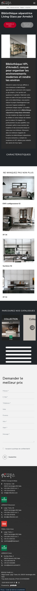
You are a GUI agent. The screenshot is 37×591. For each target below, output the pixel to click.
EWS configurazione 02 (11, 204)
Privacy (2, 590)
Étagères (22, 7)
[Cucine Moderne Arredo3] (18, 499)
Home (8, 7)
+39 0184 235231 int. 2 (11, 512)
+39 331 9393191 (9, 539)
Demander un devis (10, 25)
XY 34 (5, 235)
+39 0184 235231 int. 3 (11, 536)
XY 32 (5, 297)
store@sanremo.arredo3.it (12, 565)
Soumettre (12, 457)
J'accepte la (17, 449)
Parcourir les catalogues (27, 25)
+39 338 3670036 (9, 515)
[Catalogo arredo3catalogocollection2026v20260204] (10, 327)
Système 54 (7, 266)
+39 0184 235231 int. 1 (11, 488)
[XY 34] (18, 219)
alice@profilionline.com (11, 517)
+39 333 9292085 (9, 563)
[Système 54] (18, 250)
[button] (15, 159)
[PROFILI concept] (18, 475)
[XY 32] (18, 281)
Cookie (7, 590)
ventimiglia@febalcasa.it (11, 541)
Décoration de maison (14, 7)
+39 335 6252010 (9, 490)
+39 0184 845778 (9, 561)
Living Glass (27, 7)
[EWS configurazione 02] (18, 188)
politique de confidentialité (21, 449)
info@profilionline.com (11, 493)
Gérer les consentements (18, 590)
